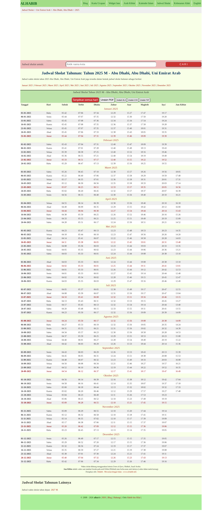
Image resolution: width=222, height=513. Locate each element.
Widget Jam (114, 3)
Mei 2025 (75, 85)
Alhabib (28, 3)
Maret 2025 (53, 85)
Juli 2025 (94, 85)
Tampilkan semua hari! (85, 99)
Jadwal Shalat (163, 3)
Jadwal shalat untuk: (33, 64)
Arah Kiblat (129, 3)
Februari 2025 (40, 85)
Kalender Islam (146, 3)
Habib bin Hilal (133, 497)
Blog (85, 3)
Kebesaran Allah (182, 3)
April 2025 (64, 85)
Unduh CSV (133, 100)
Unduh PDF (107, 99)
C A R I (184, 64)
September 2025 (120, 85)
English (197, 3)
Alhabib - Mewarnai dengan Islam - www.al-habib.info (117, 472)
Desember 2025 (164, 85)
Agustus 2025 (105, 85)
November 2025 (149, 85)
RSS (104, 497)
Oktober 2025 (134, 85)
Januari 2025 (27, 85)
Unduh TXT (144, 100)
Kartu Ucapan (98, 3)
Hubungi (117, 497)
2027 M (54, 490)
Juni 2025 (84, 85)
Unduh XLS (121, 100)
